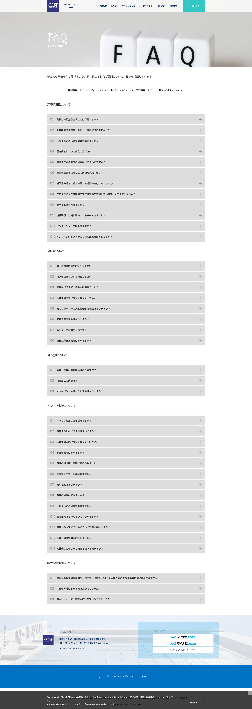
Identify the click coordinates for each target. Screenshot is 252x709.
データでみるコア (146, 5)
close (250, 693)
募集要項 (173, 5)
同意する (194, 702)
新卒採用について (76, 90)
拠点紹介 (162, 5)
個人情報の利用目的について (149, 697)
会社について (97, 90)
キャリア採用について (142, 90)
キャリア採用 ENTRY (183, 649)
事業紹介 (103, 5)
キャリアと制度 (128, 5)
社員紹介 (114, 5)
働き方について (118, 90)
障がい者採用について (169, 90)
